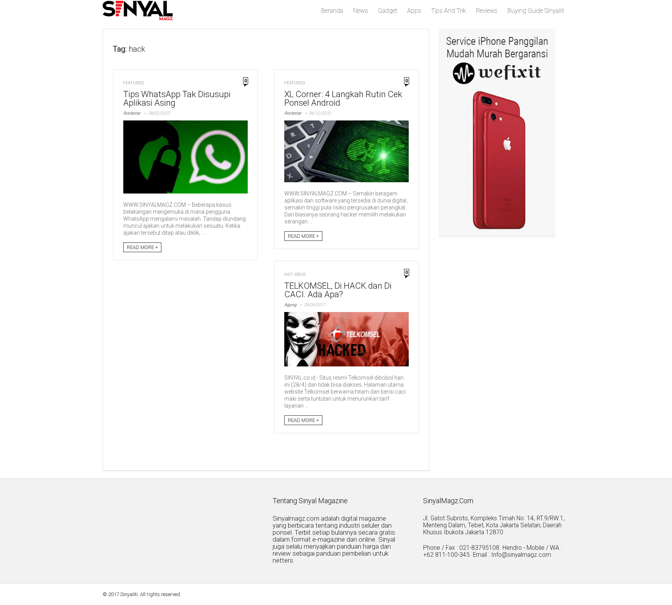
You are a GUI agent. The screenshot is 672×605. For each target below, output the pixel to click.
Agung (290, 304)
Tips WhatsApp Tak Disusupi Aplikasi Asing (177, 98)
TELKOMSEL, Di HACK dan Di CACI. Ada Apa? (338, 290)
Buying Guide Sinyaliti (536, 10)
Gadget (387, 10)
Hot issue (295, 274)
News (360, 10)
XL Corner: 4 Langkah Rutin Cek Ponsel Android (343, 98)
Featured (133, 82)
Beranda (332, 10)
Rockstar (131, 113)
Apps (414, 10)
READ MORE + (142, 247)
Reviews (486, 10)
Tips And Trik (448, 10)
